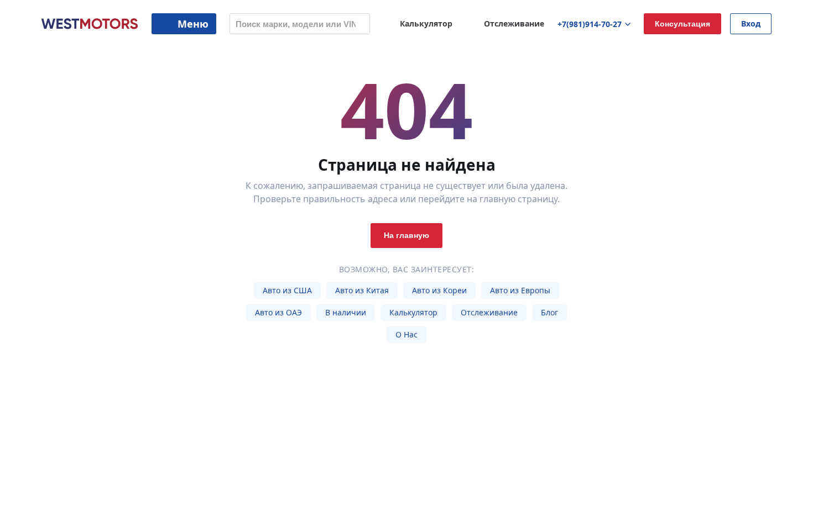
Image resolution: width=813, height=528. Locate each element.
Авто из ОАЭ (278, 312)
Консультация (682, 23)
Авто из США (287, 290)
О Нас (406, 334)
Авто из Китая (362, 290)
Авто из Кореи (439, 290)
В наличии (345, 312)
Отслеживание (489, 312)
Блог (549, 312)
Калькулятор (413, 312)
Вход (750, 23)
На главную (406, 235)
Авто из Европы (520, 290)
